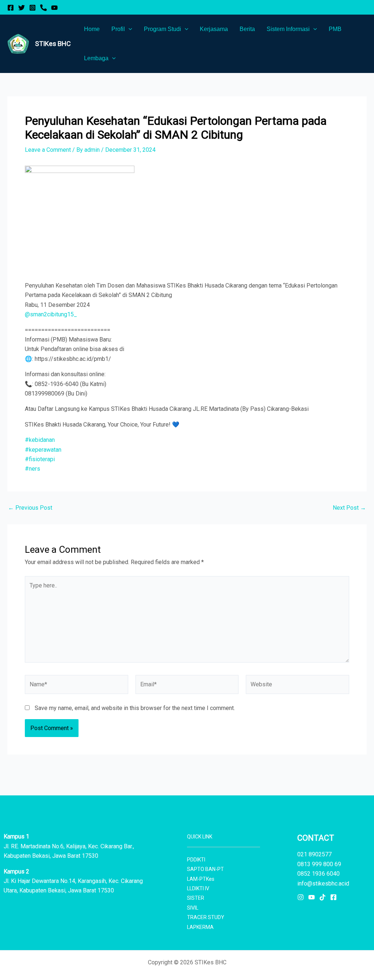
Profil (118, 29)
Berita (247, 29)
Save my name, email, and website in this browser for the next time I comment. (135, 708)
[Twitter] (21, 7)
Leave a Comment (48, 149)
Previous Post (30, 508)
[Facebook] (10, 7)
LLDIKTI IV (198, 888)
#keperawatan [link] (43, 449)
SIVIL (192, 908)
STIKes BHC (53, 43)
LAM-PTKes (200, 879)
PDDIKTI (196, 860)
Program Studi (162, 29)
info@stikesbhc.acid (323, 883)
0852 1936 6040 (318, 873)
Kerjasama (214, 29)
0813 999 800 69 (319, 864)
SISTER (195, 898)
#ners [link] (32, 468)
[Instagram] (32, 7)
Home (92, 29)
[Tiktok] (322, 897)
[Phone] (43, 7)
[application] (128, 29)
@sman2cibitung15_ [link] (51, 314)
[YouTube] (54, 7)
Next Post (349, 508)
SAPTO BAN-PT (205, 869)
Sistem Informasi (288, 29)
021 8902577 (314, 854)
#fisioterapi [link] (40, 459)
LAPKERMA (200, 927)
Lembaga (96, 58)
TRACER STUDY (205, 917)
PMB (335, 29)
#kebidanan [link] (40, 439)
